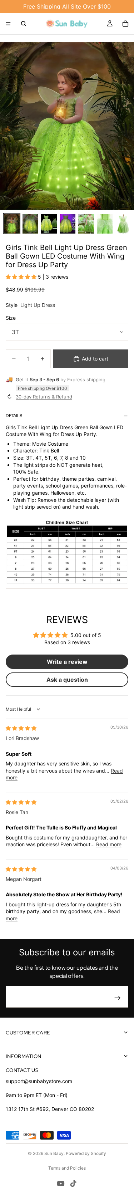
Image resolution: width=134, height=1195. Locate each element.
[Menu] (8, 23)
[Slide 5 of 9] (86, 224)
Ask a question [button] (67, 679)
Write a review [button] (67, 661)
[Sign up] (117, 997)
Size (11, 318)
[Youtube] (60, 1183)
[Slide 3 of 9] (49, 224)
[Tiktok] (73, 1183)
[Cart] (125, 23)
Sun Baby (54, 1153)
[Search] (23, 23)
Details (14, 415)
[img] (21, 728)
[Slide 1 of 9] (12, 224)
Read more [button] (108, 844)
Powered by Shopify (86, 1153)
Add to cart (95, 359)
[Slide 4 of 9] (67, 224)
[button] (22, 277)
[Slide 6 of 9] (105, 224)
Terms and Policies (67, 1168)
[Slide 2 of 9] (30, 224)
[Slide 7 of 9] (123, 224)
